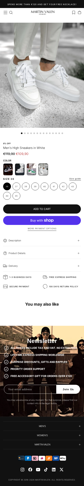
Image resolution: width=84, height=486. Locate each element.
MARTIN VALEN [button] (42, 444)
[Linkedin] (53, 469)
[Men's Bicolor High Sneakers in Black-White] (8, 169)
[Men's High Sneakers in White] (43, 169)
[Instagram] (22, 469)
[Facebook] (30, 469)
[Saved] (73, 12)
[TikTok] (46, 469)
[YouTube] (38, 469)
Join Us (68, 389)
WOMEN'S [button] (42, 435)
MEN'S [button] (42, 426)
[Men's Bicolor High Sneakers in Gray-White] (20, 169)
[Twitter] (61, 469)
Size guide (75, 178)
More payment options (42, 228)
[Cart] (79, 12)
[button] (5, 12)
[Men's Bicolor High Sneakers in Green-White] (31, 169)
